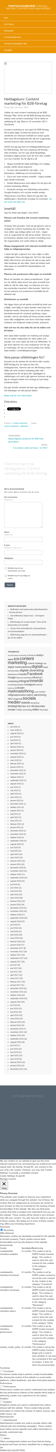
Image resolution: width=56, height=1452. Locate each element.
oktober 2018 (15, 915)
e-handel (22, 674)
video (35, 709)
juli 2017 (13, 965)
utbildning (24, 426)
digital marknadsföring (19, 667)
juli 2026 (13, 727)
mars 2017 (14, 978)
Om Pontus (9, 24)
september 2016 (17, 998)
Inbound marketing (23, 678)
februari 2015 (15, 1062)
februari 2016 (15, 1022)
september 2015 (17, 1039)
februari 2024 (15, 747)
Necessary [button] (5, 1227)
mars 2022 (14, 797)
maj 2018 (14, 931)
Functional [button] (5, 1368)
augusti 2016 (15, 1002)
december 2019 (16, 868)
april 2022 (14, 794)
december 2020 (16, 831)
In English (8, 50)
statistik (25, 702)
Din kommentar (10, 498)
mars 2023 (14, 760)
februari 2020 (15, 861)
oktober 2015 (15, 1035)
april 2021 (14, 817)
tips (20, 706)
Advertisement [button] (7, 1417)
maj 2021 (14, 814)
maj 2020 (14, 851)
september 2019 (17, 878)
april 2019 (14, 895)
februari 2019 (15, 901)
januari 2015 (15, 1066)
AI (27, 655)
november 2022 (16, 774)
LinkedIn (19, 687)
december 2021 (16, 804)
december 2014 (16, 1069)
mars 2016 (14, 1019)
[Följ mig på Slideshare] (20, 1145)
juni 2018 (14, 928)
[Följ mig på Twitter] (11, 1113)
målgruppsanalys (17, 695)
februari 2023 (15, 764)
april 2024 (14, 743)
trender (12, 709)
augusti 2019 (15, 881)
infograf (24, 681)
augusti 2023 (15, 757)
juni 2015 (14, 1049)
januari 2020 (15, 864)
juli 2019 (13, 884)
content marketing (11, 426)
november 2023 (16, 754)
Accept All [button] (20, 1176)
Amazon (32, 655)
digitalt (37, 667)
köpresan (11, 688)
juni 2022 (14, 787)
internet (39, 685)
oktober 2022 (15, 777)
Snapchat (17, 699)
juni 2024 (14, 737)
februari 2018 (15, 942)
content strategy (35, 663)
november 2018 (16, 911)
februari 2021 (15, 824)
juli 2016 (13, 1005)
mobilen (42, 692)
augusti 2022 (15, 784)
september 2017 (17, 958)
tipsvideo (40, 706)
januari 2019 (15, 905)
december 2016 (16, 988)
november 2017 (16, 952)
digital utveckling (32, 670)
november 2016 (16, 992)
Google (12, 677)
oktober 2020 (15, 837)
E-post (13, 546)
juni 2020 (14, 848)
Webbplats (8, 558)
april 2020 (14, 854)
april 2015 (14, 1055)
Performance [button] (6, 1383)
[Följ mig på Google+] (28, 1129)
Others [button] (3, 1435)
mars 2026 (14, 730)
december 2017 (16, 948)
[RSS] (36, 1145)
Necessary (9, 1230)
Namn (8, 533)
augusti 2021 (15, 811)
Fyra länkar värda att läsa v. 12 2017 (30, 448)
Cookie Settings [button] (7, 1176)
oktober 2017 (15, 955)
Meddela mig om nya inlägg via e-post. (19, 577)
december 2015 (16, 1029)
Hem (6, 18)
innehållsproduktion (16, 685)
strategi (12, 706)
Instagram (30, 684)
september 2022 (17, 780)
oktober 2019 (15, 874)
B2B (16, 659)
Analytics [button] (4, 1398)
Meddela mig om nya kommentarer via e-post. (17, 569)
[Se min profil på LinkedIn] (28, 1113)
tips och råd (28, 706)
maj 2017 (14, 972)
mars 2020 (14, 858)
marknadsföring (21, 691)
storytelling (34, 703)
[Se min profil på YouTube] (11, 1129)
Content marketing (19, 423)
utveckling (27, 710)
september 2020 (17, 841)
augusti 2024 (15, 733)
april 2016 (14, 1015)
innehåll (36, 681)
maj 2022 (14, 790)
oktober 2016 (15, 995)
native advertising (36, 694)
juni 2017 (14, 968)
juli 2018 (13, 925)
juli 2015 (13, 1045)
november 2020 (16, 834)
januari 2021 (15, 827)
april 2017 (14, 975)
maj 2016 (14, 1012)
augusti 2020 (15, 844)
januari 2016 (15, 1025)
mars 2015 (14, 1059)
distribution (12, 674)
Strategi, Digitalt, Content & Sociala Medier (28, 7)
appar (10, 659)
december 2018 (16, 908)
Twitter (19, 710)
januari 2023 (15, 767)
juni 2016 (14, 1008)
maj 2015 (14, 1052)
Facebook (35, 674)
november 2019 (16, 871)
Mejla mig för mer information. (18, 395)
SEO (10, 699)
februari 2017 (15, 982)
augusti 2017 (15, 962)
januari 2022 (15, 801)
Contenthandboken (12, 37)
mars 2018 (14, 938)
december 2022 (16, 770)
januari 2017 (15, 985)
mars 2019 (14, 898)
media (36, 692)
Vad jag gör (9, 30)
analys (39, 655)
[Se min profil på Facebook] (44, 1113)
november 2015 (16, 1032)
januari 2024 (15, 750)
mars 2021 (14, 821)
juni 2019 (14, 888)
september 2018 (17, 918)
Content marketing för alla (15, 43)
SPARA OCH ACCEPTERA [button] (12, 1450)
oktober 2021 (15, 807)
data (44, 663)
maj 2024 (14, 740)
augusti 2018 (15, 921)
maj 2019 (14, 891)
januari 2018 (15, 945)
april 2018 (14, 935)
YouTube (44, 710)
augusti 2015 (15, 1042)
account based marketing (17, 655)
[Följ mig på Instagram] (44, 1129)
